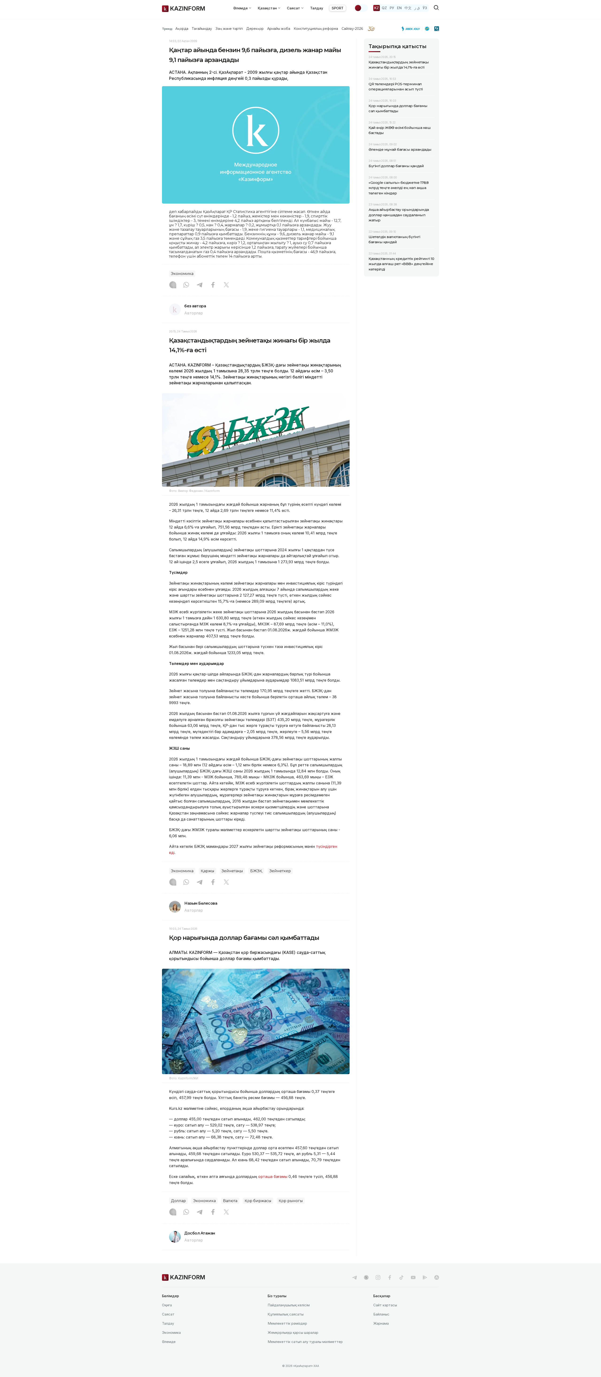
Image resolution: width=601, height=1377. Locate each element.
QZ (384, 8)
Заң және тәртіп (229, 29)
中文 (408, 8)
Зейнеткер (280, 871)
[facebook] (389, 1277)
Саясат (168, 1314)
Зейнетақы (232, 871)
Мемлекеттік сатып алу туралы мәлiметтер (305, 1341)
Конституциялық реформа (316, 29)
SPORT (337, 8)
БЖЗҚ (256, 871)
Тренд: (167, 29)
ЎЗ (425, 8)
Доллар (178, 1201)
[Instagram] (173, 285)
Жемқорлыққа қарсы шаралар (293, 1332)
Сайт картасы (385, 1305)
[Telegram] (199, 285)
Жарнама (381, 1323)
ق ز (417, 8)
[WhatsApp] (186, 285)
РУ (392, 8)
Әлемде (169, 1341)
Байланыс (381, 1314)
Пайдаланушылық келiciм (289, 1305)
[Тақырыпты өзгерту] (361, 8)
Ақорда (181, 29)
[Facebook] (213, 285)
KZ (376, 8)
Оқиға (167, 1305)
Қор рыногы (291, 1201)
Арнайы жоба (278, 29)
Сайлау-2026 (352, 29)
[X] (226, 285)
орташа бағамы (272, 1176)
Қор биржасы (258, 1201)
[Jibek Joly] (412, 28)
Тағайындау (202, 29)
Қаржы (207, 871)
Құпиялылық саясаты (286, 1314)
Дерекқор (255, 29)
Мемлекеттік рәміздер (287, 1323)
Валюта (230, 1201)
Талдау (316, 8)
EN (399, 8)
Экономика (182, 273)
